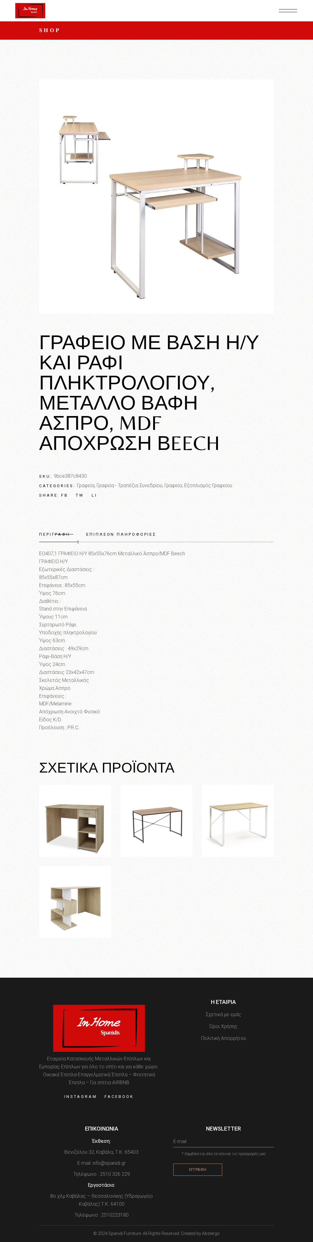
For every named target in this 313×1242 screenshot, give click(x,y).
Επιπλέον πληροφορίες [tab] (121, 534)
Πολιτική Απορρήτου (223, 1038)
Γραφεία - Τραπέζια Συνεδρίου (129, 485)
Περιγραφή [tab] (54, 534)
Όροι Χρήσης (223, 1026)
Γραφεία (85, 485)
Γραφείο (173, 485)
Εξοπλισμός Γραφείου (208, 485)
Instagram (80, 1096)
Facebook (119, 1096)
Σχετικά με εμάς (223, 1014)
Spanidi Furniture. (126, 1233)
